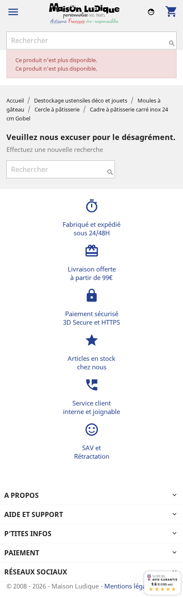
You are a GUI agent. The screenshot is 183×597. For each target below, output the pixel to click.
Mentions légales (130, 586)
